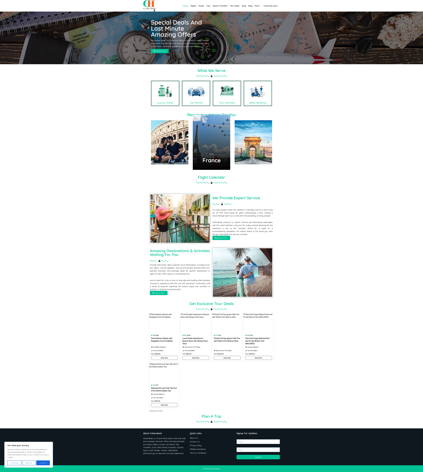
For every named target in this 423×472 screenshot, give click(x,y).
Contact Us (194, 441)
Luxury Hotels (165, 102)
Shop (244, 6)
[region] (28, 455)
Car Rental (196, 102)
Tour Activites (227, 102)
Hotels (201, 6)
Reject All (28, 463)
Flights (193, 6)
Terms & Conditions (198, 453)
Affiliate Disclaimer (198, 449)
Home (185, 6)
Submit (258, 457)
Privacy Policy (196, 445)
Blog (250, 6)
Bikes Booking (257, 102)
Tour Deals (234, 6)
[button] (154, 142)
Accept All (43, 463)
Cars (208, 6)
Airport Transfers (220, 6)
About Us (194, 438)
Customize (14, 463)
